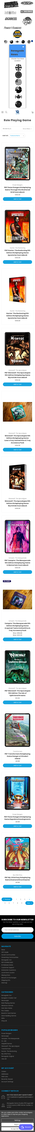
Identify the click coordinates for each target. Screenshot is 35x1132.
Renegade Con (6, 960)
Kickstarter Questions (8, 970)
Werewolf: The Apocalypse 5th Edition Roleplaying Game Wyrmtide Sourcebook (17, 503)
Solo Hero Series (6, 1008)
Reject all (17, 1124)
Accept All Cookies (17, 1129)
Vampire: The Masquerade (10, 1038)
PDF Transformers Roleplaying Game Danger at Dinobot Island (17, 756)
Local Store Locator (7, 973)
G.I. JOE (3, 1041)
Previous (7, 899)
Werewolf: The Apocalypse (10, 1046)
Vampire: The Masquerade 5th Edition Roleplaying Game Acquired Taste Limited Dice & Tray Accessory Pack (17, 627)
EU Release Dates (7, 965)
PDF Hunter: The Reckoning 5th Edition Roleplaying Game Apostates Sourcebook (17, 252)
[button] (17, 128)
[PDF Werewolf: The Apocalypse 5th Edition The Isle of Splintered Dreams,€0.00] (17, 667)
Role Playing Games (8, 1003)
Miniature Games (7, 1006)
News (3, 950)
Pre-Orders (5, 1011)
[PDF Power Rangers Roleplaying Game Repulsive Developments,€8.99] (17, 793)
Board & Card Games (8, 1013)
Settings (17, 1120)
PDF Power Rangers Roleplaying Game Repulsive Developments (17, 818)
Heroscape (5, 1000)
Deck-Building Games (8, 1016)
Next (29, 903)
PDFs (3, 1018)
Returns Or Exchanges (8, 978)
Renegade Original (7, 1056)
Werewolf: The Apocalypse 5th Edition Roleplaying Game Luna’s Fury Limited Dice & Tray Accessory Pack (17, 439)
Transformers (6, 1049)
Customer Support (7, 967)
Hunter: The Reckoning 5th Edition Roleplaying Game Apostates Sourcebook (17, 315)
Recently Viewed (7, 1079)
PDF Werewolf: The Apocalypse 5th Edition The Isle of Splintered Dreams (17, 693)
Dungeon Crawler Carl (8, 998)
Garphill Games (6, 1044)
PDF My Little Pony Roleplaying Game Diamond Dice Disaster (17, 878)
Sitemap (4, 983)
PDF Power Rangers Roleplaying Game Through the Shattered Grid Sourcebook (17, 189)
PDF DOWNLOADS (7, 962)
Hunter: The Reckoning (9, 1051)
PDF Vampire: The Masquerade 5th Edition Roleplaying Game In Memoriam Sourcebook (18, 562)
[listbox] (17, 136)
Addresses (4, 1074)
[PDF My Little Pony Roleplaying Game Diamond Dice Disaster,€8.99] (17, 853)
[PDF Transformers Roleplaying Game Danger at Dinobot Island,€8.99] (17, 730)
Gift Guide (4, 952)
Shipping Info (5, 980)
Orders (3, 1071)
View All (3, 1059)
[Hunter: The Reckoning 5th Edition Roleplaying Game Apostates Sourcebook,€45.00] (17, 289)
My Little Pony (6, 1054)
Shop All (4, 1021)
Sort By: (5, 135)
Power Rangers (6, 1033)
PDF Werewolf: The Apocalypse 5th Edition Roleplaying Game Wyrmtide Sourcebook (17, 375)
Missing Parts (5, 975)
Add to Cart (17, 199)
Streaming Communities (9, 957)
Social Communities (8, 955)
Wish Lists (4, 1077)
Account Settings (7, 1082)
